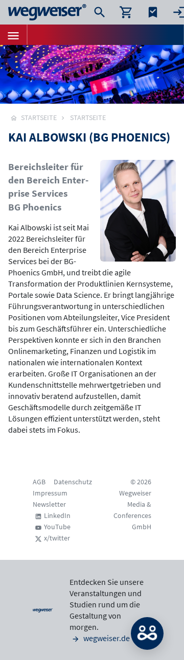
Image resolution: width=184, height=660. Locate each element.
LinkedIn (57, 515)
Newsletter (49, 504)
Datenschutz (73, 481)
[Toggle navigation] (13, 35)
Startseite (88, 117)
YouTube (57, 526)
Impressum (50, 493)
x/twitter (57, 538)
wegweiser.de (106, 638)
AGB (39, 481)
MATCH (147, 633)
